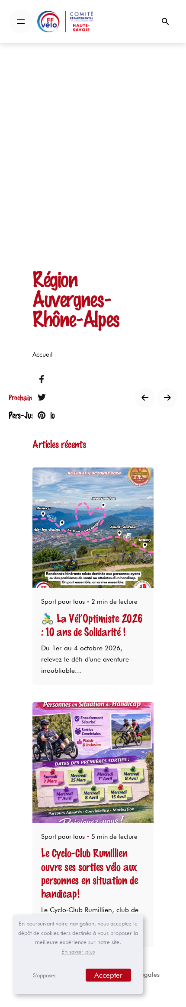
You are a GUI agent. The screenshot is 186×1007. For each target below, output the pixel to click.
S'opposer (44, 975)
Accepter (108, 975)
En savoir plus (78, 951)
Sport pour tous (63, 601)
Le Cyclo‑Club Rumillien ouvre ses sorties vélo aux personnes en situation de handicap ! (89, 873)
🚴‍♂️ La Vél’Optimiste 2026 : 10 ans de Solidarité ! (91, 624)
